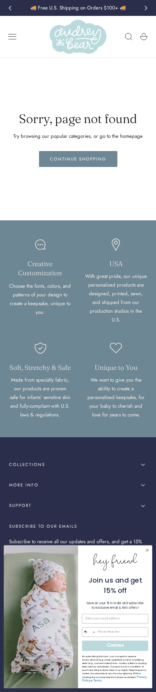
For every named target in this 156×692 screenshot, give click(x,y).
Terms (97, 680)
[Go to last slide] (10, 8)
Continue (115, 646)
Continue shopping (78, 159)
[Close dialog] (147, 550)
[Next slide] (146, 8)
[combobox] (89, 632)
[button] (12, 37)
